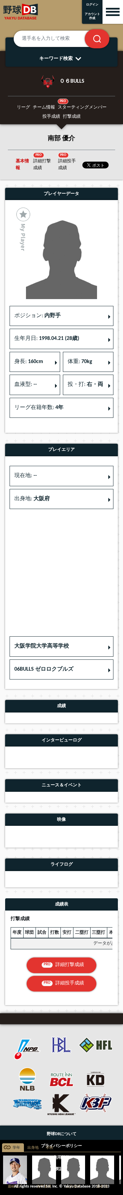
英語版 (61, 1169)
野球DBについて (62, 1134)
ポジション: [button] (37, 315)
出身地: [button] (32, 499)
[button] (61, 646)
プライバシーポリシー (61, 1146)
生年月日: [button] (46, 338)
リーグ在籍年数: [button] (39, 407)
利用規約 (61, 1158)
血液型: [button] (25, 384)
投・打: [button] (85, 384)
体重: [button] (80, 361)
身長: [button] (28, 361)
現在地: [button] (25, 475)
